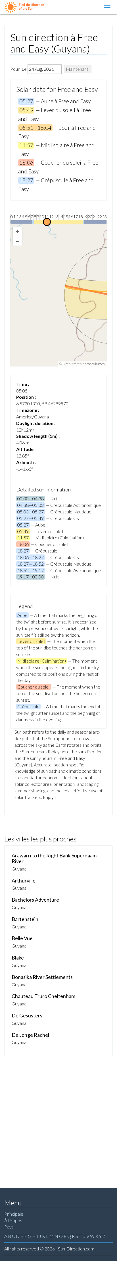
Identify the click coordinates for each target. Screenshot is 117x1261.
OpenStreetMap (74, 364)
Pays (9, 1226)
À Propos (13, 1220)
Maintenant (77, 69)
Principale (13, 1214)
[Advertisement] (58, 1117)
